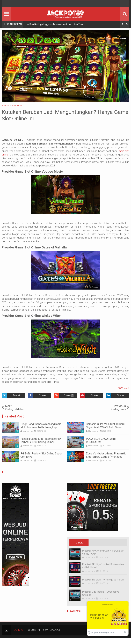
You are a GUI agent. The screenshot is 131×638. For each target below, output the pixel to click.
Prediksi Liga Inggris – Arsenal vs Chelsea (100, 593)
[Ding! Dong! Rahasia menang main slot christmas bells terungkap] (10, 427)
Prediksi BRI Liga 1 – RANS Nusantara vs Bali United (103, 566)
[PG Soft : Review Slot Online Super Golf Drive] (10, 456)
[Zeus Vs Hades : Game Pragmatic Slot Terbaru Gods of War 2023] (75, 456)
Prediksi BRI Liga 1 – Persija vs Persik (103, 579)
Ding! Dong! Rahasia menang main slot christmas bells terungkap (40, 425)
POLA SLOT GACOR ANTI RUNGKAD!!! (101, 440)
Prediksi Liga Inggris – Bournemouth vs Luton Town (57, 24)
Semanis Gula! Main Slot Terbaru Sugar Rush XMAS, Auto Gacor (105, 425)
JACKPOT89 (20, 629)
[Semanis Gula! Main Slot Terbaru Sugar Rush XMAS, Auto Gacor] (75, 427)
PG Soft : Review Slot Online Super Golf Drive (41, 455)
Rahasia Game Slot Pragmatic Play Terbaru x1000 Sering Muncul (41, 440)
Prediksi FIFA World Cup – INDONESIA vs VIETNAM (103, 552)
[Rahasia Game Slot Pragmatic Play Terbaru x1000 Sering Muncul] (10, 442)
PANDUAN (123, 388)
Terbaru (79, 542)
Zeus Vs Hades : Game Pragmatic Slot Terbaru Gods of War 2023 (106, 455)
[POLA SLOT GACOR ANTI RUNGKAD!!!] (75, 442)
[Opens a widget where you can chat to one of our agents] (107, 618)
